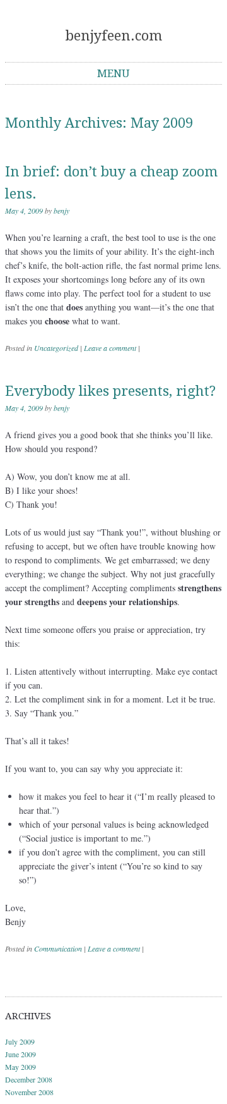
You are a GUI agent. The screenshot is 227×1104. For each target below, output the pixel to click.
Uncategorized (56, 348)
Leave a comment (110, 348)
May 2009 (20, 1067)
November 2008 (29, 1092)
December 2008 (28, 1079)
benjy (61, 210)
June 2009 (20, 1054)
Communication (58, 948)
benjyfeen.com (114, 36)
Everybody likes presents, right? (110, 391)
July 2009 (20, 1041)
